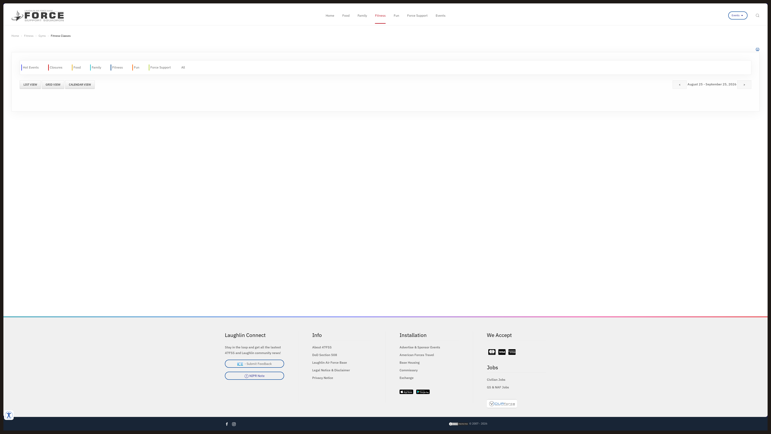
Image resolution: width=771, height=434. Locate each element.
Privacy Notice (322, 378)
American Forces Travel (417, 355)
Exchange (407, 378)
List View (30, 84)
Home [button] (330, 15)
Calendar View (80, 84)
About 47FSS (322, 347)
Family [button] (362, 15)
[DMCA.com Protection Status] (459, 423)
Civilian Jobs (496, 380)
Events (736, 15)
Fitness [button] (380, 15)
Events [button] (441, 15)
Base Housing (410, 362)
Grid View (53, 84)
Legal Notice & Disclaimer (331, 370)
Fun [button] (396, 15)
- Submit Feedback (257, 364)
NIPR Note (257, 376)
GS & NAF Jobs (498, 387)
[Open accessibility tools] (9, 415)
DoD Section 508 (324, 355)
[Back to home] (37, 15)
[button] (758, 15)
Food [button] (346, 15)
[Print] (758, 49)
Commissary (409, 370)
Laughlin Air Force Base (329, 362)
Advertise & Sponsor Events (420, 347)
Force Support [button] (417, 15)
